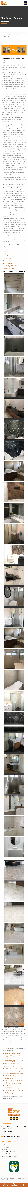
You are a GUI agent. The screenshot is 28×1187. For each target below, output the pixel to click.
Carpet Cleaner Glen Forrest (11, 1077)
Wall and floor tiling (8, 250)
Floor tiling (5, 251)
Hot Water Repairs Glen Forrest (12, 1055)
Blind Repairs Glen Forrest (11, 1062)
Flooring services (7, 261)
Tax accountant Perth (10, 1087)
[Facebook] (11, 1118)
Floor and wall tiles (7, 263)
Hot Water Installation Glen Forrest (13, 1073)
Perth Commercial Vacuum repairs (13, 1080)
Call (23, 1185)
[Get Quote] (4, 1184)
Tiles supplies (6, 255)
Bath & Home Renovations (9, 1151)
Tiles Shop (4, 1145)
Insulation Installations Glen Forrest (13, 1072)
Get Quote (4, 1185)
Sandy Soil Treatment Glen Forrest (13, 1093)
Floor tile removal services (10, 265)
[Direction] (14, 1184)
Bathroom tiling (7, 260)
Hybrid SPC (4, 1149)
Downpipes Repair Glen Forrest (12, 1083)
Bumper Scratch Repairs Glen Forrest (14, 1060)
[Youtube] (17, 1118)
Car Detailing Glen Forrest (11, 1085)
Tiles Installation (6, 1147)
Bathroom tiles (7, 258)
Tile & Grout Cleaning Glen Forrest (13, 1088)
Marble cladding (7, 267)
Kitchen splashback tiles (9, 268)
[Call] (23, 1184)
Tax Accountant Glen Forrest (11, 1067)
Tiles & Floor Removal (7, 1154)
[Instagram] (14, 1118)
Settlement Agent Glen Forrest (12, 1053)
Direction (14, 1185)
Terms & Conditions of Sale (9, 1156)
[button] (25, 3)
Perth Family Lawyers (10, 1075)
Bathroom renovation (8, 256)
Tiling (4, 253)
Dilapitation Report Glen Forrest (12, 1082)
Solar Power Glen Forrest (10, 1078)
